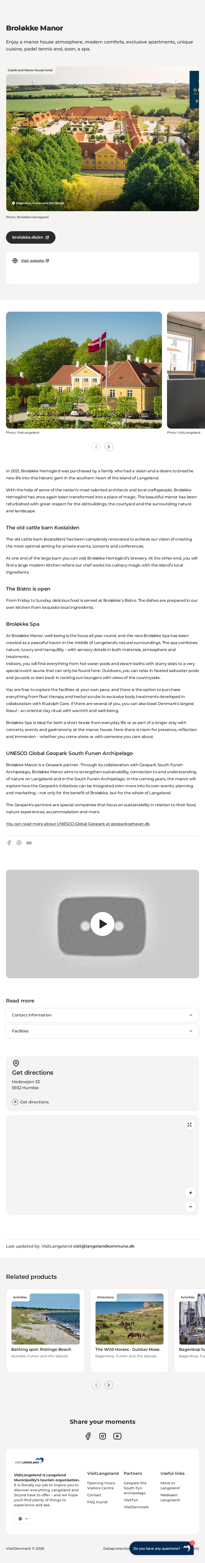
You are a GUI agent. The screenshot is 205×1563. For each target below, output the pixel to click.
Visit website (32, 260)
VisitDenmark (136, 1507)
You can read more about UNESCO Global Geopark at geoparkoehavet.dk (78, 823)
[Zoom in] (190, 1193)
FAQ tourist (97, 1502)
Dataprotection (117, 1548)
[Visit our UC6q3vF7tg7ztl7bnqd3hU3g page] (117, 1436)
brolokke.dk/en (27, 237)
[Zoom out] (190, 1207)
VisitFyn (131, 1500)
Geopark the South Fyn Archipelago (135, 1488)
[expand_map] (189, 1124)
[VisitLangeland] (29, 1461)
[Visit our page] (88, 1436)
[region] (102, 924)
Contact (94, 1495)
